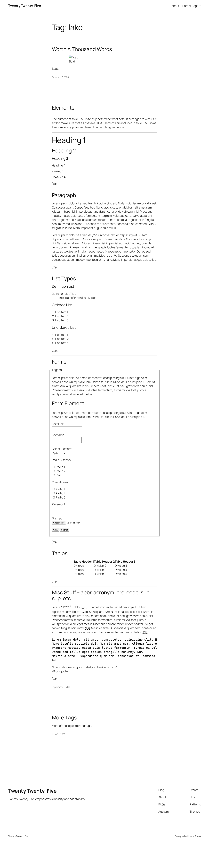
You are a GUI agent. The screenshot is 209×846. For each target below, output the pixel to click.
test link (93, 203)
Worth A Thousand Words (82, 49)
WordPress (195, 836)
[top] (55, 183)
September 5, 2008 (61, 687)
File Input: (58, 518)
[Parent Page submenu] (200, 6)
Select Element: (62, 449)
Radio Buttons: (61, 460)
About (175, 6)
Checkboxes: (60, 482)
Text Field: (58, 424)
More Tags (64, 718)
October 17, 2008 (60, 77)
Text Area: (58, 435)
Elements (63, 108)
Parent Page (190, 6)
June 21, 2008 (58, 734)
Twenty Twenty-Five (24, 5)
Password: (58, 504)
